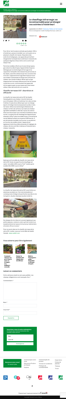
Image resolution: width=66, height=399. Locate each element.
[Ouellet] (43, 36)
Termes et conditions (45, 363)
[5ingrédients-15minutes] (17, 377)
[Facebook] (32, 386)
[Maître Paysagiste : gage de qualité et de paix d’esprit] (32, 249)
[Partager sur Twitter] (6, 40)
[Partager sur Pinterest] (8, 40)
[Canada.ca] (44, 393)
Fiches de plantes (58, 362)
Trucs (9, 9)
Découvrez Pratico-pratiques (30, 364)
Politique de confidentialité (43, 366)
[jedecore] (50, 377)
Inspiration (58, 360)
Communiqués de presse (44, 360)
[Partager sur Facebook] (3, 40)
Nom (5, 302)
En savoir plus (12, 363)
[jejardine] (61, 377)
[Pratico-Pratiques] (5, 377)
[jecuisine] (40, 377)
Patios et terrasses (55, 29)
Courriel (6, 310)
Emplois (26, 367)
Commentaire (8, 280)
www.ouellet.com (14, 233)
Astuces (14, 9)
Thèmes (57, 366)
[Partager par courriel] (26, 40)
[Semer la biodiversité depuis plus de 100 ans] (20, 249)
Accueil (5, 9)
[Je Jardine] (6, 4)
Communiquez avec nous (30, 360)
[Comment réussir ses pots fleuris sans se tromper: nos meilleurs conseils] (8, 249)
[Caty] (29, 377)
